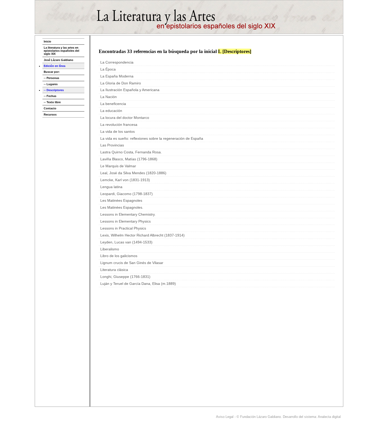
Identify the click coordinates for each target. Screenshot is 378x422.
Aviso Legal (224, 417)
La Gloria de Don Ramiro (120, 83)
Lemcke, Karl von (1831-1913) (125, 180)
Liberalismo (109, 249)
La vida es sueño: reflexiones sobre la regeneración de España (151, 138)
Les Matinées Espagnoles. (121, 207)
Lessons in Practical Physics (123, 228)
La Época (108, 69)
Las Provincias (112, 145)
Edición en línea (54, 65)
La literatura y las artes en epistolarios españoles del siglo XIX (61, 50)
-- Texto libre (52, 102)
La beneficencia (113, 104)
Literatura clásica (114, 270)
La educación (111, 111)
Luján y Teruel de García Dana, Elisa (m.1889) (138, 284)
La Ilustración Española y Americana (129, 90)
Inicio (47, 41)
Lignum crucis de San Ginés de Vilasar (131, 263)
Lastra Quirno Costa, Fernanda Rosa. (131, 152)
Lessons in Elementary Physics (125, 221)
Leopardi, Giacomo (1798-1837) (126, 194)
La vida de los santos (117, 132)
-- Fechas (50, 96)
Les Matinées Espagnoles (121, 201)
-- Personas (51, 78)
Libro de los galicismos (118, 256)
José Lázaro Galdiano (58, 59)
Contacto (50, 108)
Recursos (50, 114)
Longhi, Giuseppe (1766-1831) (125, 277)
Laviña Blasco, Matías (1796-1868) (128, 159)
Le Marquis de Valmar (118, 166)
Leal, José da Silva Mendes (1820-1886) (133, 173)
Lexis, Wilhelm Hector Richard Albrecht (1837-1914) (142, 235)
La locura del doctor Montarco (124, 118)
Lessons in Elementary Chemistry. (128, 214)
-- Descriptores (54, 90)
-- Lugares (51, 84)
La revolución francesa (118, 125)
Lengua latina (111, 187)
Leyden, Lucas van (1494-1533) (126, 242)
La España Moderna (116, 76)
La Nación (108, 97)
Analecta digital (329, 417)
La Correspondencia (116, 62)
